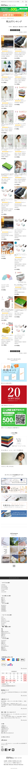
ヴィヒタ (3, 80)
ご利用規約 (10, 760)
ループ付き (3, 56)
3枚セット (3, 597)
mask (15, 259)
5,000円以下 (3, 609)
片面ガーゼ (3, 634)
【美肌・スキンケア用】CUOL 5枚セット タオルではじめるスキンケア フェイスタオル (7, 310)
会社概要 (5, 760)
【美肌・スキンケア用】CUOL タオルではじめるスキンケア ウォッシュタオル (7, 149)
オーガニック (3, 637)
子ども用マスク (4, 650)
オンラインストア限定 (5, 54)
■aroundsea (21, 764)
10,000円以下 (3, 610)
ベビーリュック (4, 625)
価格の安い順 (15, 26)
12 (17, 30)
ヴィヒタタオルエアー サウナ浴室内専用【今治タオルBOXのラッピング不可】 (7, 174)
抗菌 (2, 210)
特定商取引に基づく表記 (17, 760)
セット (10, 54)
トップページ (3, 18)
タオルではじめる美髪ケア (22, 179)
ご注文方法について (5, 728)
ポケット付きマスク (5, 646)
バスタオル (3, 584)
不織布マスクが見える (18, 264)
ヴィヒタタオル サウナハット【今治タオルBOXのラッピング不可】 (7, 74)
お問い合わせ (4, 740)
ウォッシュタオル (4, 588)
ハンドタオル (4, 341)
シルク (7, 205)
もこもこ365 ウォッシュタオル (20, 123)
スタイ (2, 616)
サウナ (5, 179)
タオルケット (3, 619)
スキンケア (6, 104)
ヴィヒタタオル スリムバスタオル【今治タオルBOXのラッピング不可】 (20, 310)
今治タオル (7, 56)
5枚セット (3, 339)
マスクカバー (4, 207)
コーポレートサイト (5, 736)
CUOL (2, 104)
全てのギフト (3, 605)
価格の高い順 (21, 26)
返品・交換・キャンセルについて (7, 732)
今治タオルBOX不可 (18, 314)
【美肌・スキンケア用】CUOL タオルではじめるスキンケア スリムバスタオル (20, 149)
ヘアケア (16, 80)
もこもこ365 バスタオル (18, 99)
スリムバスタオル (4, 587)
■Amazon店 (11, 764)
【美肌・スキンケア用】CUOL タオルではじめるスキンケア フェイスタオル (7, 100)
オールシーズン (19, 259)
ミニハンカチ (3, 591)
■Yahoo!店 (16, 764)
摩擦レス (19, 82)
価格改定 (6, 80)
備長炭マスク (3, 648)
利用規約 (14, 762)
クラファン (3, 205)
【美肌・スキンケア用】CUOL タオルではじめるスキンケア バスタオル (7, 124)
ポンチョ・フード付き (5, 621)
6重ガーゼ (3, 635)
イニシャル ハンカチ (5, 284)
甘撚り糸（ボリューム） (5, 632)
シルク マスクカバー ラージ (19, 335)
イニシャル (3, 286)
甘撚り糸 (10, 106)
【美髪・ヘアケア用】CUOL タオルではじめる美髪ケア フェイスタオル (20, 74)
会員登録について (4, 727)
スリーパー (3, 618)
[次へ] (19, 30)
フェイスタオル (4, 586)
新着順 (25, 26)
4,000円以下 (3, 608)
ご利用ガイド (3, 725)
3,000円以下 (3, 606)
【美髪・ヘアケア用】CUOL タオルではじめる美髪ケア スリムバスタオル (20, 174)
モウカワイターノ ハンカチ (6, 254)
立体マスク (5, 210)
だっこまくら (3, 622)
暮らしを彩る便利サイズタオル (19, 292)
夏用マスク (3, 647)
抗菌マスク (3, 643)
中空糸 (19, 80)
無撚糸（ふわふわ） (5, 631)
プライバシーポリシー (8, 762)
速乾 (2, 628)
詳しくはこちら (24, 668)
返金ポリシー (19, 762)
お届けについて (4, 731)
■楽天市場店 (6, 764)
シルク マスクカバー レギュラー (20, 229)
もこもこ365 (17, 102)
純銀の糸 (9, 210)
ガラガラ (3, 623)
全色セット (3, 601)
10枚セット (3, 600)
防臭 (2, 212)
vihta (2, 179)
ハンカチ (7, 286)
